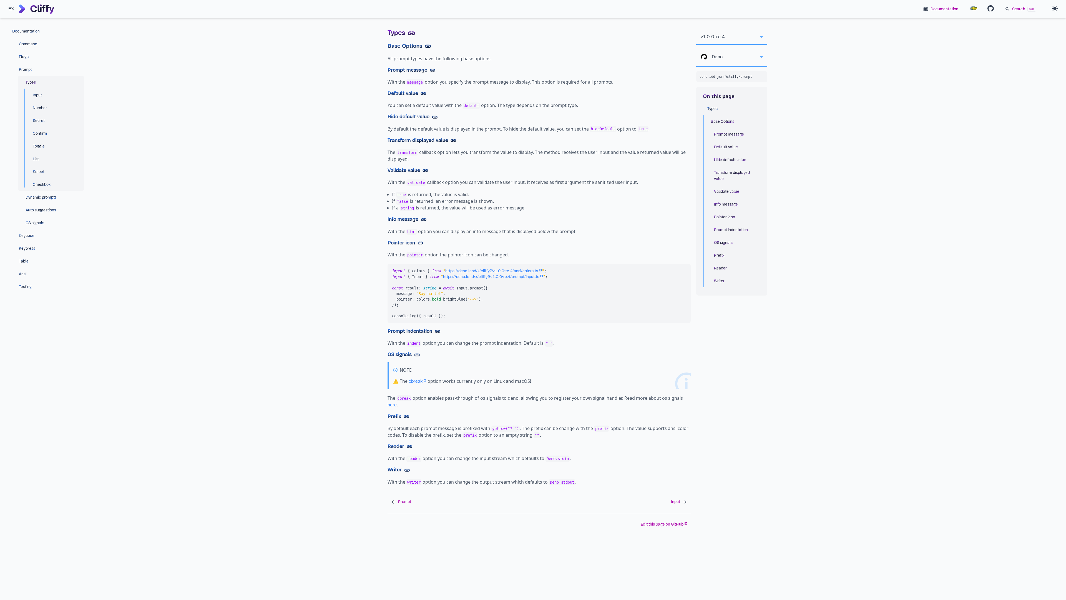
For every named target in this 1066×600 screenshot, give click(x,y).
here (392, 405)
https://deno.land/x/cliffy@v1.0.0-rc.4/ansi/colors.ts (491, 271)
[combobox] (732, 37)
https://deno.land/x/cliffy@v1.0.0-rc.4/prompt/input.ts (491, 276)
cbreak (416, 381)
